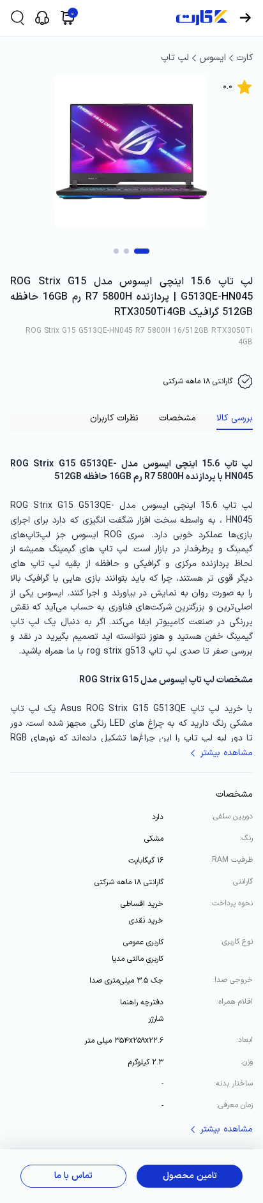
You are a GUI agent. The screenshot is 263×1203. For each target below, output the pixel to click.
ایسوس (212, 58)
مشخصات (177, 418)
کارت (244, 58)
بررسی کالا (234, 418)
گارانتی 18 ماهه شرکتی (197, 381)
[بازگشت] (245, 18)
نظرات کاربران (114, 418)
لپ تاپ (175, 58)
